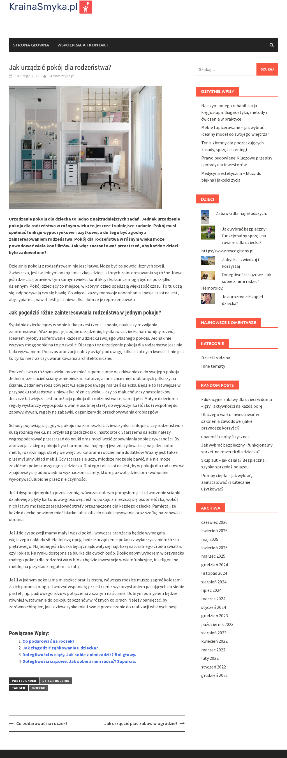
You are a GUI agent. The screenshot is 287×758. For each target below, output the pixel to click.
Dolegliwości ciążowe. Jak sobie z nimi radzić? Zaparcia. (79, 661)
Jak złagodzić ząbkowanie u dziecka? (60, 648)
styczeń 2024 (213, 607)
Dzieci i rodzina (55, 681)
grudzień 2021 (214, 675)
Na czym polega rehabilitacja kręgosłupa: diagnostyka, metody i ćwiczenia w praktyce (234, 112)
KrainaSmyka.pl (61, 75)
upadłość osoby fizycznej (225, 436)
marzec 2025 (213, 556)
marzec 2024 (213, 598)
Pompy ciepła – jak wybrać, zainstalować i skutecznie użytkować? (226, 482)
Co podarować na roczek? (48, 641)
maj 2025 (209, 539)
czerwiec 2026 (214, 522)
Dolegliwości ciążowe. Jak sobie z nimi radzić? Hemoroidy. (236, 281)
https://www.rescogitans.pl (227, 251)
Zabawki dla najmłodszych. (241, 213)
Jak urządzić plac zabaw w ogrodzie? (140, 723)
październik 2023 (217, 624)
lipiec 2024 (211, 590)
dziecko (38, 688)
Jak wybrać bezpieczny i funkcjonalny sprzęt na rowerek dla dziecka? (244, 235)
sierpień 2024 (213, 582)
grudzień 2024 (214, 564)
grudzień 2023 (214, 615)
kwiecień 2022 (214, 641)
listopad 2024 (214, 573)
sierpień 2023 (213, 632)
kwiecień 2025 (214, 547)
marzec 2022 (213, 650)
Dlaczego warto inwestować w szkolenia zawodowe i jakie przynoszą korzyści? (230, 421)
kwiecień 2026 (214, 530)
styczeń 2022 (213, 667)
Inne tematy (213, 366)
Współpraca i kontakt (82, 45)
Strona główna (31, 45)
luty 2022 (210, 658)
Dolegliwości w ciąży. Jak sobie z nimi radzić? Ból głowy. (79, 654)
